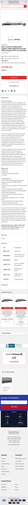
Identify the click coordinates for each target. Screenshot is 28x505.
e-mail (13, 220)
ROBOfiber (3, 487)
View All (16, 489)
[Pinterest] (14, 91)
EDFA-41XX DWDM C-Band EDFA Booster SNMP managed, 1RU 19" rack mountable (7, 313)
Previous (1, 311)
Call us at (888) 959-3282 (14, 444)
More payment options (14, 82)
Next (26, 311)
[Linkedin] (11, 91)
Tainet (16, 484)
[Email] (2, 91)
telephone (18, 220)
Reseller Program (5, 471)
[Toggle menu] (2, 2)
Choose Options (7, 308)
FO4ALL (17, 487)
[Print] (5, 91)
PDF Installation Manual (13, 228)
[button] (14, 86)
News (2, 466)
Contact (3, 461)
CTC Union (3, 484)
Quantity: (4, 70)
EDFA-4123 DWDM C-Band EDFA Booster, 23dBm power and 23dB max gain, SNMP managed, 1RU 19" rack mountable (20, 314)
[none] (14, 23)
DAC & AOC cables (19, 466)
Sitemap (3, 474)
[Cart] (26, 2)
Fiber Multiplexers (19, 469)
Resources (3, 469)
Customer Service (5, 463)
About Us (3, 458)
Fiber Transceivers (19, 463)
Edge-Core (3, 489)
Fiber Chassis (18, 461)
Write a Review (5, 52)
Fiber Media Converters (20, 458)
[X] (8, 91)
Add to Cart (21, 308)
